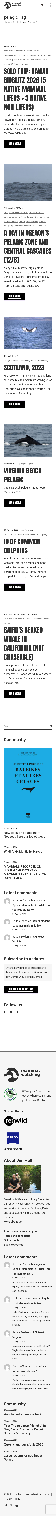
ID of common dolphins (22, 545)
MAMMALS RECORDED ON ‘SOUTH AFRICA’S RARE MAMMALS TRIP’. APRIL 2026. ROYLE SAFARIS (25, 872)
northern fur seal (11, 221)
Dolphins (28, 50)
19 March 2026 (10, 46)
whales (25, 64)
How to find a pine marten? (22, 1414)
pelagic (15, 59)
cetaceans (18, 50)
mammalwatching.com (37, 1494)
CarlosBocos (19, 921)
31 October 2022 (11, 529)
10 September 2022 (12, 614)
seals (44, 59)
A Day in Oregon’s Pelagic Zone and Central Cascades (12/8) (27, 246)
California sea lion (36, 212)
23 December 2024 (12, 208)
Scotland (15, 360)
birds (11, 50)
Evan (15, 1366)
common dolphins (21, 534)
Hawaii (36, 50)
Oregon (22, 221)
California (8, 534)
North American (26, 529)
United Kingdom (27, 360)
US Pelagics (16, 64)
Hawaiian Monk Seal (30, 55)
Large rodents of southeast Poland (23, 1457)
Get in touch (11, 1240)
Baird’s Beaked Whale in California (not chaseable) (24, 643)
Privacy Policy (12, 1499)
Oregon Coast (32, 221)
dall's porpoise (10, 216)
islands (8, 59)
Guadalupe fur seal (41, 618)
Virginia (30, 463)
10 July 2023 (9, 356)
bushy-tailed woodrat (18, 212)
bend (6, 212)
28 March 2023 (10, 463)
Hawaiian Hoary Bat (12, 55)
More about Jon (13, 1222)
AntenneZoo (19, 900)
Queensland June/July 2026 (23, 1444)
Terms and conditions (17, 1236)
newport (46, 216)
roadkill (27, 225)
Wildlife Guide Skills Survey (23, 851)
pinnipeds (19, 225)
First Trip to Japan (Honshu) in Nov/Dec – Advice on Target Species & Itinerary (25, 1429)
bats (6, 50)
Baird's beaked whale (13, 618)
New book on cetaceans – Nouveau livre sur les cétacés (24, 834)
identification (35, 534)
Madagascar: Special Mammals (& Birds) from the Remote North (31, 905)
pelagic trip (9, 225)
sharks (7, 64)
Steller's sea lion (39, 225)
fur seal (30, 216)
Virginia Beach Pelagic (23, 475)
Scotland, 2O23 (24, 367)
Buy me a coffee (13, 1245)
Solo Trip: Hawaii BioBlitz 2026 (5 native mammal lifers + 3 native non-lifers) (26, 89)
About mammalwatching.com (21, 1231)
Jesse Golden (20, 937)
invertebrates (45, 55)
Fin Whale (22, 216)
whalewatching (41, 360)
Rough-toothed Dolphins (30, 59)
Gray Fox (38, 216)
